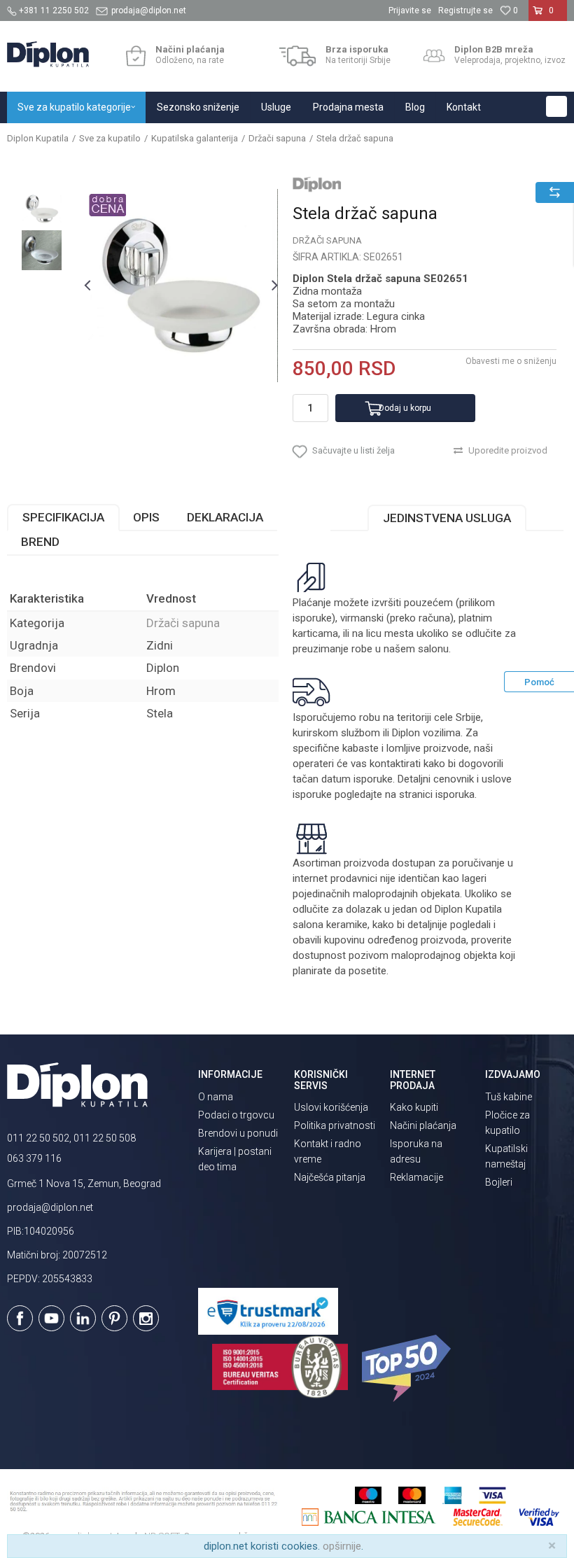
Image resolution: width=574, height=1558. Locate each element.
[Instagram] (146, 1318)
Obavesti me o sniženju (510, 361)
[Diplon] (317, 184)
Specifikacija (63, 517)
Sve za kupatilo (110, 138)
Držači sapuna (277, 138)
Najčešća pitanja (329, 1177)
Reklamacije (416, 1177)
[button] (556, 106)
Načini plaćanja (423, 1125)
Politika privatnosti (334, 1125)
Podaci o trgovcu (236, 1115)
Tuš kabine (508, 1096)
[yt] (51, 1318)
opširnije (342, 1546)
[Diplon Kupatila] (48, 54)
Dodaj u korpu (405, 408)
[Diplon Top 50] (408, 1368)
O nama (215, 1096)
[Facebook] (20, 1318)
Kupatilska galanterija (194, 138)
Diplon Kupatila (38, 138)
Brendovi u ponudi (238, 1133)
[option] (41, 209)
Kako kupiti (414, 1107)
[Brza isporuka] (297, 55)
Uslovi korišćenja (331, 1107)
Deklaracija (225, 517)
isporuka (455, 794)
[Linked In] (83, 1318)
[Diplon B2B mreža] (434, 55)
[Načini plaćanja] (135, 55)
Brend (40, 542)
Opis (146, 517)
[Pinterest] (114, 1318)
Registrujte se (465, 10)
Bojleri (498, 1182)
